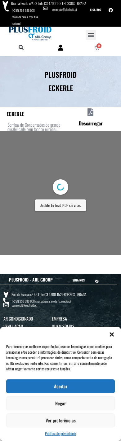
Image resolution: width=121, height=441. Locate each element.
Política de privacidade (60, 433)
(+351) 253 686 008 (23, 10)
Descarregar (91, 123)
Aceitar (60, 386)
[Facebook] (110, 10)
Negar (60, 403)
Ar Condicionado (18, 318)
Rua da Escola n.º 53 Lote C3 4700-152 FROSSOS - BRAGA (48, 3)
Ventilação (13, 326)
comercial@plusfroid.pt (64, 9)
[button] (112, 334)
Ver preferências (61, 420)
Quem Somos (63, 326)
